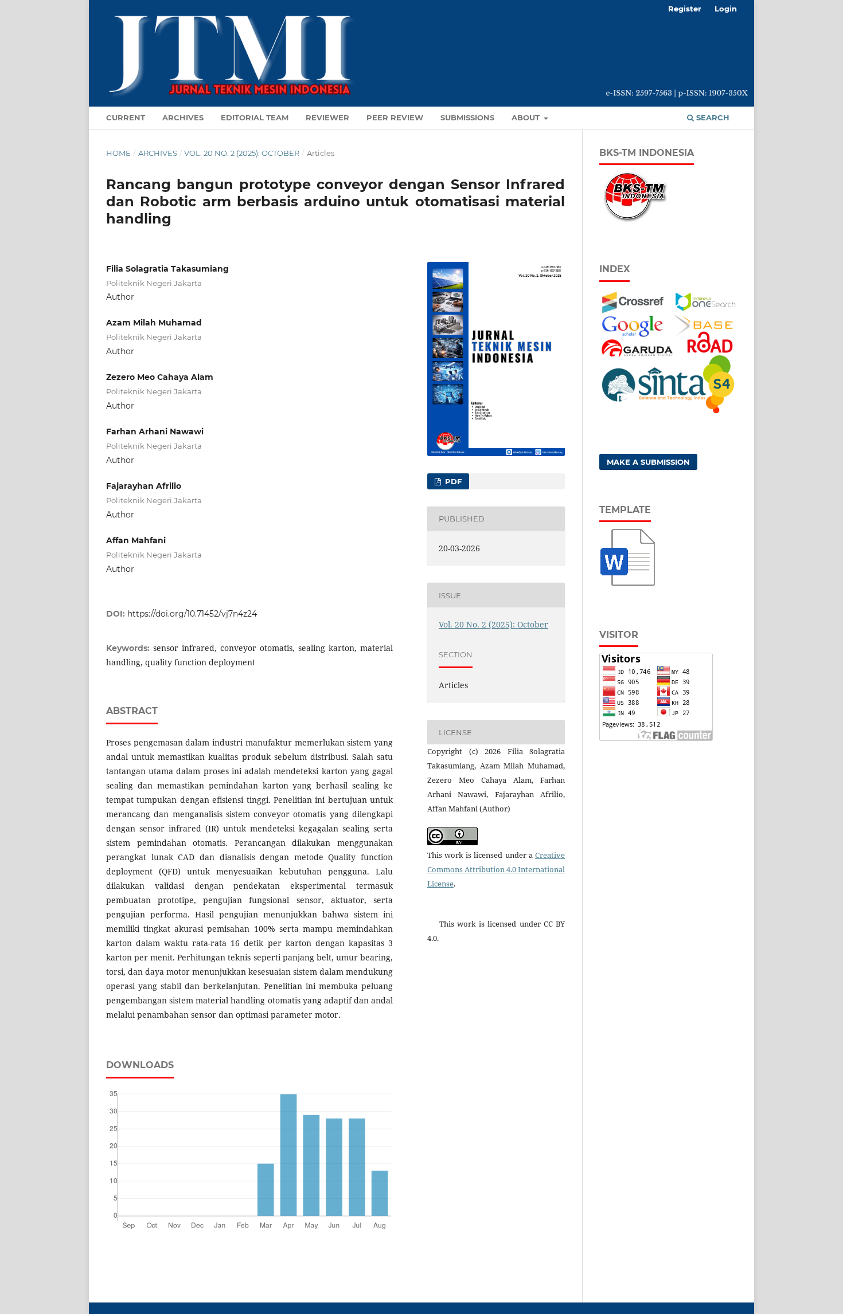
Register (684, 8)
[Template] (628, 587)
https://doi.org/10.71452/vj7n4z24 (192, 614)
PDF (452, 481)
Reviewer (327, 117)
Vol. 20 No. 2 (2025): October (241, 153)
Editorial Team (254, 117)
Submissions (467, 117)
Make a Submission (648, 461)
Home (118, 153)
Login (726, 8)
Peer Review (394, 117)
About (527, 117)
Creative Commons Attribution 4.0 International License (496, 869)
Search (711, 117)
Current (125, 117)
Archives (183, 117)
